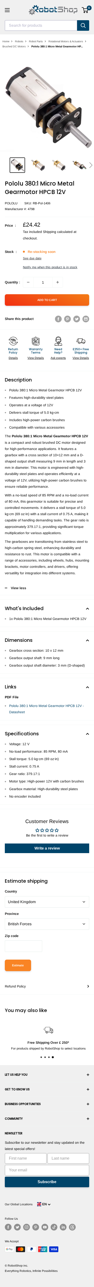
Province (12, 914)
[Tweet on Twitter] (76, 318)
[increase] (58, 282)
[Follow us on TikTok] (54, 1227)
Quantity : (12, 282)
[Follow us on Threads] (72, 1227)
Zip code (12, 936)
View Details (35, 358)
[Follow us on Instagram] (26, 1227)
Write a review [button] (47, 848)
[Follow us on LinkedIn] (63, 1227)
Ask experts (58, 358)
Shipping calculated (58, 232)
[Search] (83, 25)
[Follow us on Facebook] (8, 1227)
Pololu (11, 203)
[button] (90, 165)
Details (13, 358)
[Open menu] (7, 10)
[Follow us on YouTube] (44, 1227)
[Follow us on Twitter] (17, 1227)
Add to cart (47, 300)
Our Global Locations (19, 1204)
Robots (19, 41)
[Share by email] (85, 318)
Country (11, 891)
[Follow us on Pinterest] (35, 1227)
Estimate (18, 965)
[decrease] (28, 282)
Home (5, 41)
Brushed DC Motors (14, 46)
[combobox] (41, 25)
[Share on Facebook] (58, 318)
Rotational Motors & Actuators (65, 41)
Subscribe (47, 1182)
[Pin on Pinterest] (67, 318)
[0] (85, 10)
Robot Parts (36, 41)
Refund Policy (15, 986)
